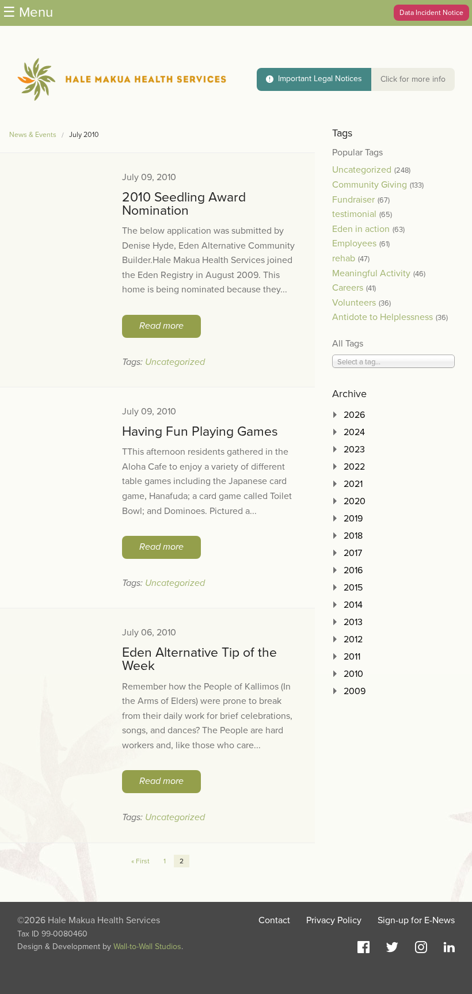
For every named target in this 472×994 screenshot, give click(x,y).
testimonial (354, 214)
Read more (161, 326)
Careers (347, 288)
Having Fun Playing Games (200, 432)
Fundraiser (353, 199)
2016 (353, 570)
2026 (354, 415)
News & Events (32, 135)
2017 (353, 553)
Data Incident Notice (431, 13)
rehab (343, 258)
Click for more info (413, 79)
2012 (353, 639)
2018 (353, 536)
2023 (354, 449)
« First (140, 861)
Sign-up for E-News (416, 920)
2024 (354, 432)
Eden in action (361, 229)
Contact (274, 920)
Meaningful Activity (371, 273)
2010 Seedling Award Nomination (184, 204)
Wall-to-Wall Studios (147, 946)
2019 (353, 518)
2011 (352, 656)
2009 (355, 691)
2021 (353, 484)
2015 (353, 587)
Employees (354, 243)
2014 (353, 605)
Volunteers (354, 303)
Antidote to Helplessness (382, 317)
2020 (355, 501)
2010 (353, 674)
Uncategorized (175, 362)
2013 (353, 622)
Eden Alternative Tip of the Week (199, 659)
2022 (354, 467)
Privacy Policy (333, 920)
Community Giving (369, 185)
